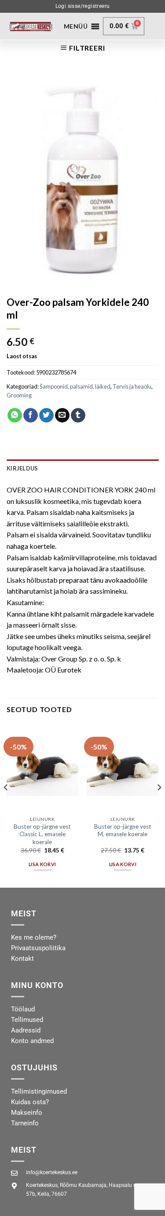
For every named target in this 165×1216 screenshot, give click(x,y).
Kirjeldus (22, 468)
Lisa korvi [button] (42, 864)
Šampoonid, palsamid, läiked (75, 386)
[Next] (158, 805)
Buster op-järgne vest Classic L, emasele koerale (42, 834)
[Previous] (6, 805)
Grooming (19, 395)
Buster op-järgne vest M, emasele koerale (122, 830)
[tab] (82, 468)
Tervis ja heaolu (132, 386)
